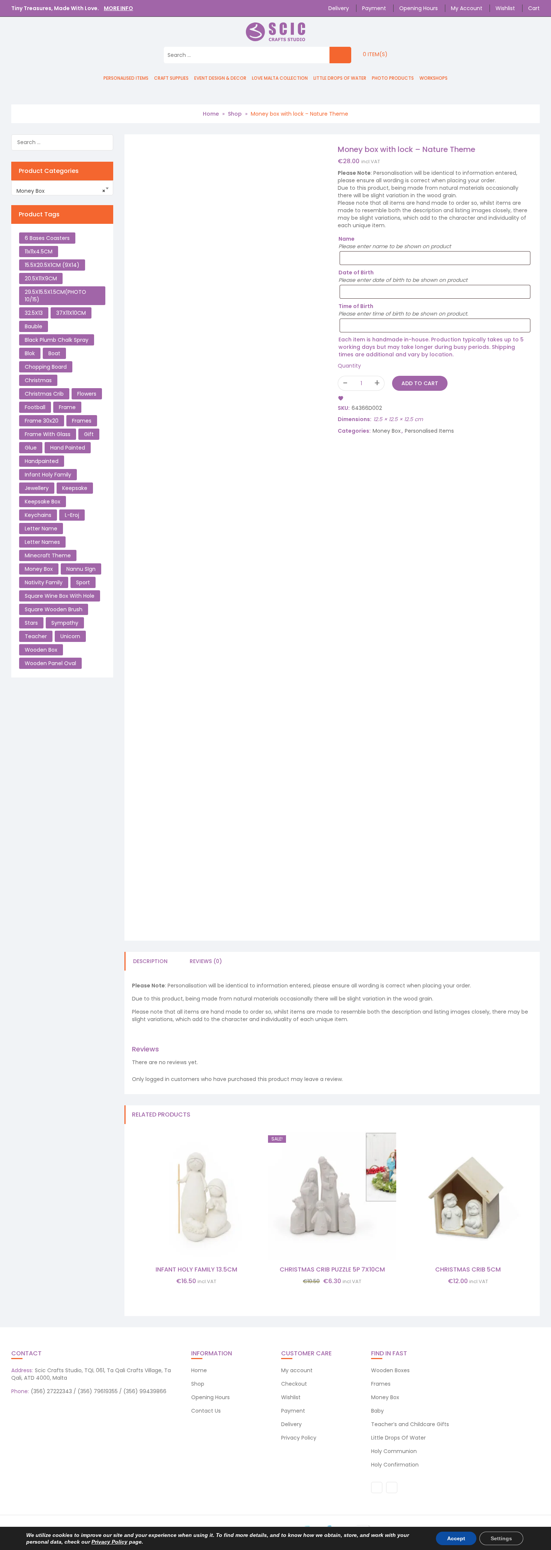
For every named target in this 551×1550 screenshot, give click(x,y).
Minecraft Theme (48, 555)
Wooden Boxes (390, 1370)
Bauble (33, 326)
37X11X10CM (71, 313)
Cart (534, 8)
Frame (67, 407)
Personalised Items (125, 78)
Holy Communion (394, 1451)
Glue (31, 447)
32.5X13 (34, 313)
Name (346, 239)
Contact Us (206, 1411)
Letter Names (42, 542)
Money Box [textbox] (60, 191)
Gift (89, 434)
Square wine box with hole (59, 596)
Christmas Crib (44, 394)
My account (466, 8)
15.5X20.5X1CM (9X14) (52, 265)
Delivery (338, 8)
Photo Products (393, 78)
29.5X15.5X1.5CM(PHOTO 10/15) (55, 295)
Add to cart (419, 383)
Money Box (387, 431)
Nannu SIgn (81, 569)
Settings (501, 1538)
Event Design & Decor (220, 78)
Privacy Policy (298, 1437)
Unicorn (70, 636)
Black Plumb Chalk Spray (56, 340)
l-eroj (72, 515)
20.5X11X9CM (41, 278)
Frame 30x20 (41, 420)
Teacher (36, 636)
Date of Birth (356, 272)
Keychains (38, 515)
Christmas (38, 380)
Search (106, 144)
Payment (374, 8)
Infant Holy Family (48, 474)
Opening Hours (418, 8)
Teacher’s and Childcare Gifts (410, 1424)
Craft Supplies (171, 78)
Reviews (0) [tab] (206, 961)
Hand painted (67, 447)
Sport (83, 582)
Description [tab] (150, 961)
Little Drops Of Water (339, 78)
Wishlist (505, 8)
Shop (235, 114)
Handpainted (41, 461)
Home (211, 114)
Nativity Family (44, 582)
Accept (456, 1538)
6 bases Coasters (47, 238)
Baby (377, 1411)
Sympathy (64, 623)
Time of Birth (355, 306)
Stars (31, 623)
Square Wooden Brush (53, 609)
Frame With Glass (47, 434)
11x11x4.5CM (38, 251)
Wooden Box (41, 650)
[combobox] (62, 187)
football (35, 407)
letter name (41, 528)
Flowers (86, 394)
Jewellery (37, 488)
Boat (54, 353)
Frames (81, 420)
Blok (30, 353)
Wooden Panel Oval (50, 663)
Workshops (433, 78)
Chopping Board (46, 367)
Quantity (349, 365)
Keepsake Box (42, 501)
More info (118, 8)
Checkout (294, 1384)
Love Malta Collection (280, 78)
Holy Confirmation (395, 1464)
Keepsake (74, 488)
